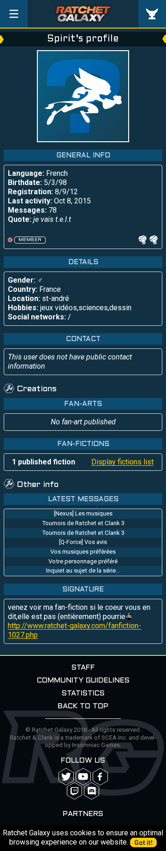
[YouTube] (83, 776)
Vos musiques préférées (83, 551)
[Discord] (91, 791)
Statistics (83, 693)
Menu (14, 14)
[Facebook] (100, 776)
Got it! (143, 842)
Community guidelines (83, 680)
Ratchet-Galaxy (83, 14)
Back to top (83, 706)
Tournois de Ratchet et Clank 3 (83, 523)
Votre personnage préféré (83, 561)
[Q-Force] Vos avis (83, 541)
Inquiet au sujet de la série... (83, 570)
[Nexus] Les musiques (83, 513)
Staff (83, 667)
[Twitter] (66, 776)
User (152, 14)
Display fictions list (122, 461)
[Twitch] (74, 791)
